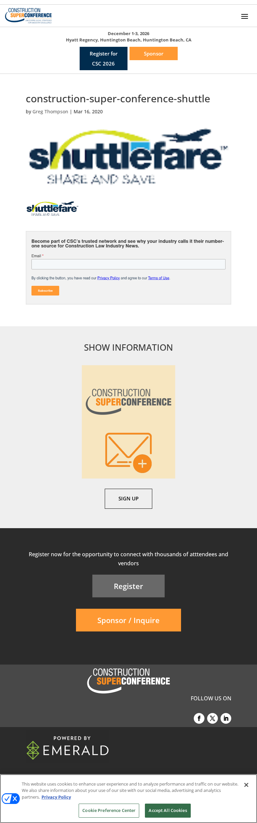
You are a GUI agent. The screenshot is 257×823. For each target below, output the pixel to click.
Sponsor (153, 53)
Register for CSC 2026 (103, 58)
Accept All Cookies (168, 810)
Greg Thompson (50, 111)
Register (128, 586)
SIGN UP (128, 498)
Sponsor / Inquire (128, 620)
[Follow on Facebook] (199, 718)
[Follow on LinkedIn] (226, 718)
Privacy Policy (56, 797)
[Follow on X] (212, 718)
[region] (128, 798)
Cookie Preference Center (109, 810)
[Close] (246, 785)
